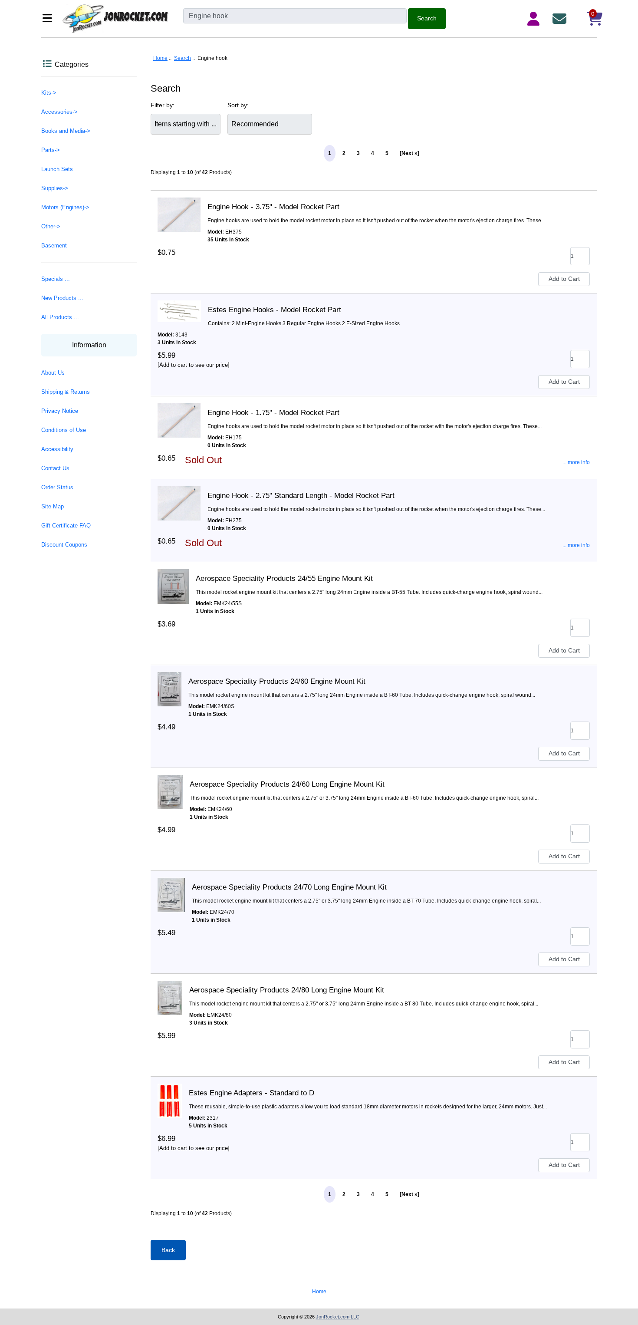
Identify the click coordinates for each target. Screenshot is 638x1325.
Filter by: (162, 105)
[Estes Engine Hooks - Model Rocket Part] (179, 310)
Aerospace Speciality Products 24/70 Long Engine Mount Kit (289, 887)
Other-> (50, 226)
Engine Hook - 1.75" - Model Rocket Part (273, 413)
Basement (54, 245)
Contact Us (55, 468)
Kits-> (48, 92)
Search (182, 58)
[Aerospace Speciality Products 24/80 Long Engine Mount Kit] (170, 990)
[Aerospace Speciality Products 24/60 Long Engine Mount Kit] (170, 784)
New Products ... (62, 298)
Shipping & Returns (65, 392)
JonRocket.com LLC (337, 1316)
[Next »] (409, 153)
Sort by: (238, 105)
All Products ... (60, 317)
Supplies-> (54, 188)
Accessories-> (59, 112)
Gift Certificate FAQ (66, 525)
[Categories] (49, 19)
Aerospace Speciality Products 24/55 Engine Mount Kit (284, 578)
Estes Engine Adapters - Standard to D (251, 1093)
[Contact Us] (561, 18)
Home (160, 58)
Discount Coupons (64, 544)
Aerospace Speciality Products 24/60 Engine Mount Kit (276, 681)
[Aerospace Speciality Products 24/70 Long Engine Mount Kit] (171, 887)
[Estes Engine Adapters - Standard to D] (170, 1093)
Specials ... (55, 279)
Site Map (52, 506)
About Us (53, 372)
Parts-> (50, 150)
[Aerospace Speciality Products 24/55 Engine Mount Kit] (173, 578)
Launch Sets (57, 169)
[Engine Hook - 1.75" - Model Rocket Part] (179, 412)
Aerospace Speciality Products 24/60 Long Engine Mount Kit (287, 784)
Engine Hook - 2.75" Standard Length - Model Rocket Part (301, 495)
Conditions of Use (63, 430)
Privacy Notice (59, 411)
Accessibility (57, 449)
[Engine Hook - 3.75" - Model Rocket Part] (179, 207)
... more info (576, 462)
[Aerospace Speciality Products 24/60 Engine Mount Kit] (169, 681)
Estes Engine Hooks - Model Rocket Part (274, 310)
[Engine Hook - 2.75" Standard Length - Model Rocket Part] (179, 495)
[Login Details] (535, 18)
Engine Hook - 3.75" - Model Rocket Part (273, 207)
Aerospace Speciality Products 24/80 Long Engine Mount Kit (286, 990)
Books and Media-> (65, 131)
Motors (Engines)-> (65, 207)
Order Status (57, 487)
